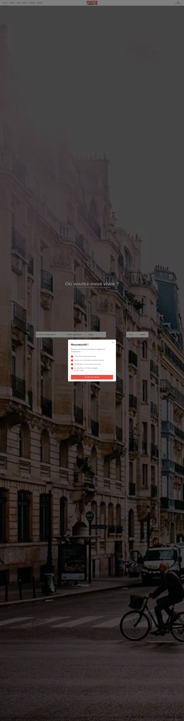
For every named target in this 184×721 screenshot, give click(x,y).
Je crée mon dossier (92, 377)
